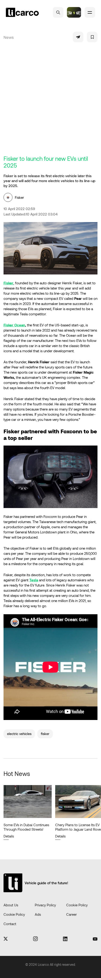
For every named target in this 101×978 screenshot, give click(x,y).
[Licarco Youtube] (95, 939)
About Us (11, 905)
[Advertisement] (50, 102)
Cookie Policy (77, 905)
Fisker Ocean (14, 325)
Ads (38, 914)
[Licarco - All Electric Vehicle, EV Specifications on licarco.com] (22, 12)
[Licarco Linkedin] (65, 939)
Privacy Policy (45, 905)
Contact (10, 924)
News (9, 37)
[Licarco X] (6, 939)
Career (71, 914)
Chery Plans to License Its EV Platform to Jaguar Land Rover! (32, 827)
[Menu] (90, 12)
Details (13, 836)
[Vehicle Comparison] (74, 12)
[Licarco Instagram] (35, 939)
